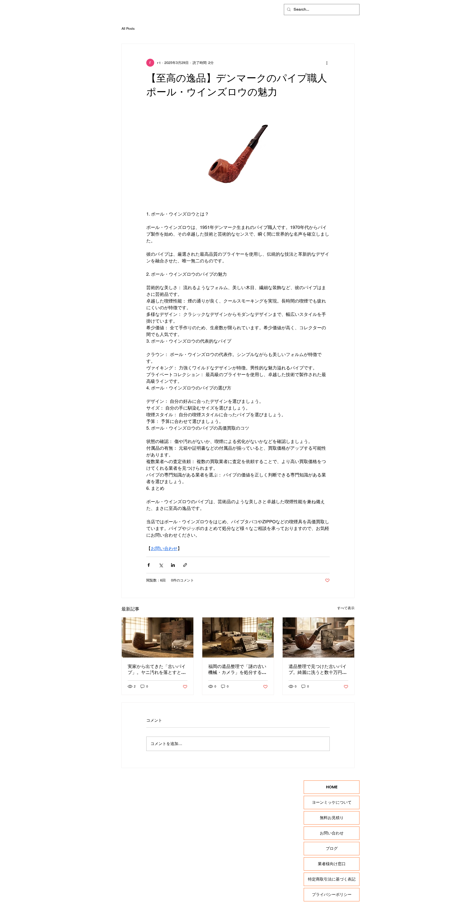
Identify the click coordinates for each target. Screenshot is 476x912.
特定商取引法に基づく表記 (332, 879)
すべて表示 (346, 608)
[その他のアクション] (327, 63)
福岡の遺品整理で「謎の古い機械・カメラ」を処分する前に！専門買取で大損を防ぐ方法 (237, 669)
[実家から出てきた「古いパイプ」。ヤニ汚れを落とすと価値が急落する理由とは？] (157, 637)
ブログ (332, 848)
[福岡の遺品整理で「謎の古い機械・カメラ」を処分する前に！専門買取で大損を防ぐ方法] (238, 637)
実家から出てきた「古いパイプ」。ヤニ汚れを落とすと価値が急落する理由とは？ (157, 669)
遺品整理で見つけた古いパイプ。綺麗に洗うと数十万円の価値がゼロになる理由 (318, 669)
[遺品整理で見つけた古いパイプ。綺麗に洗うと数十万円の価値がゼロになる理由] (318, 637)
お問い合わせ (332, 833)
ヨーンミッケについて (332, 802)
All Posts (128, 28)
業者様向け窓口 (332, 864)
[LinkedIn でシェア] (173, 565)
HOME (331, 787)
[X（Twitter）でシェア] (160, 565)
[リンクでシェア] (185, 565)
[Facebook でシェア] (148, 565)
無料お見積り (332, 818)
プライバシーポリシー (332, 894)
